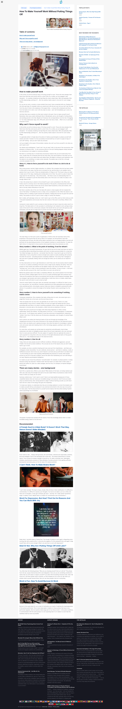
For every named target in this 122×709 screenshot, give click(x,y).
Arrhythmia (79, 668)
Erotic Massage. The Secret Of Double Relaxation (59, 671)
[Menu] (2, 2)
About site (44, 706)
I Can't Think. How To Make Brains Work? (37, 465)
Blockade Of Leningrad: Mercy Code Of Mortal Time (30, 637)
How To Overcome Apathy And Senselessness (88, 659)
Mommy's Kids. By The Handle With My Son (89, 52)
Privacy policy (56, 706)
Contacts (50, 706)
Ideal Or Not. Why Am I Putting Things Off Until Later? (42, 546)
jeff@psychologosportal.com (41, 46)
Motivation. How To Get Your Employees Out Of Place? (31, 653)
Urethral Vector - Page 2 (84, 23)
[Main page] (61, 2)
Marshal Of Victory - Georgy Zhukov (87, 123)
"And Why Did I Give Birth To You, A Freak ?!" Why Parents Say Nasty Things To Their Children (90, 94)
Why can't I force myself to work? (28, 38)
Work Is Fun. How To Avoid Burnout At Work (38, 581)
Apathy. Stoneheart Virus (83, 632)
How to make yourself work (27, 35)
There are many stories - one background (31, 41)
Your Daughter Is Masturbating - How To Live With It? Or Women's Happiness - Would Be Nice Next (90, 99)
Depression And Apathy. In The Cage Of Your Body (89, 648)
